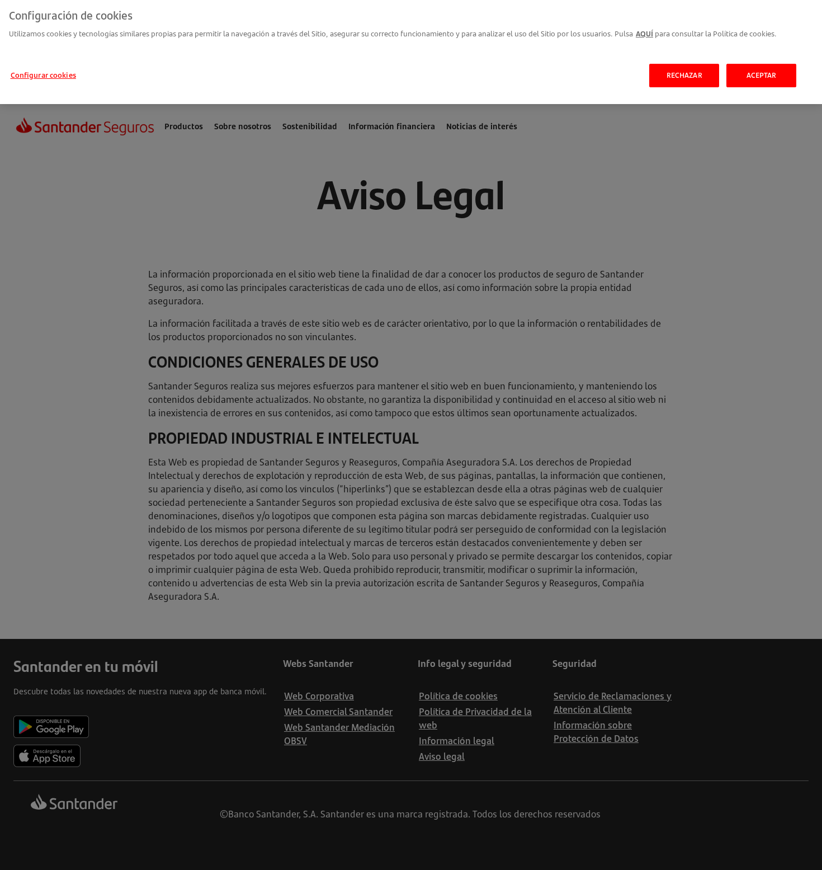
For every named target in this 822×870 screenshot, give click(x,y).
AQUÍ (644, 34)
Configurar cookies (43, 75)
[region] (411, 52)
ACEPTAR (762, 75)
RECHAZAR (684, 75)
